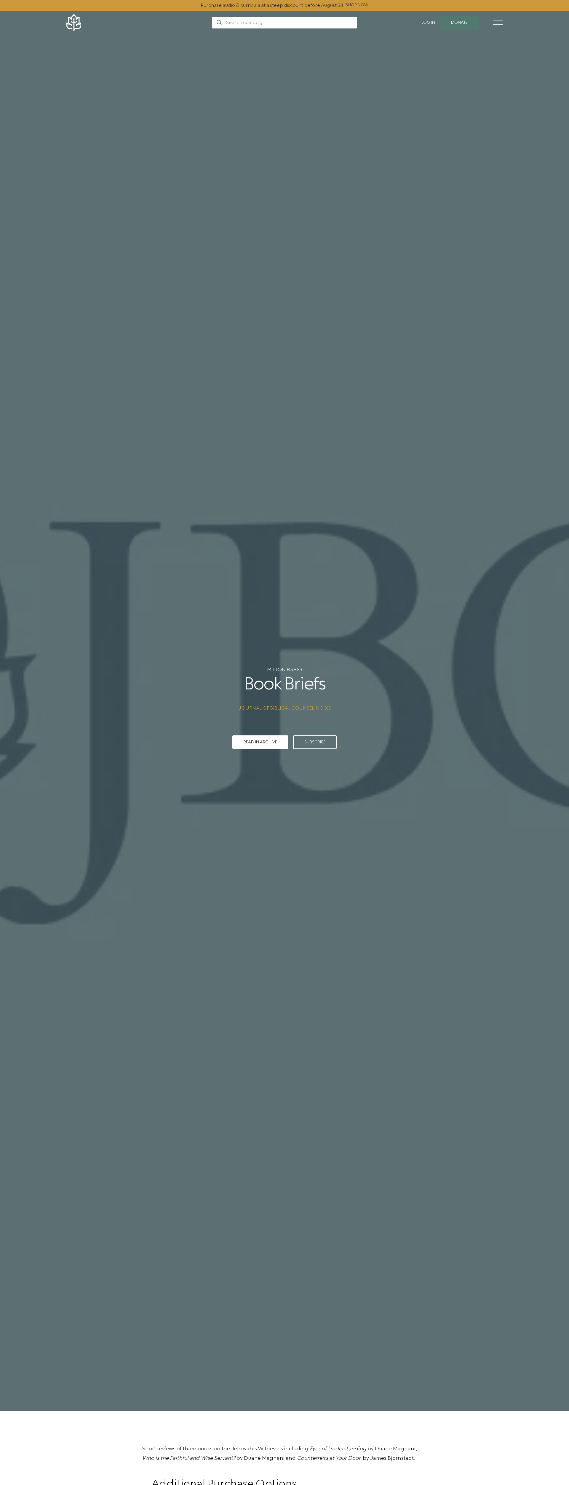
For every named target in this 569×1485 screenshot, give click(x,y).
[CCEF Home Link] (139, 22)
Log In (428, 22)
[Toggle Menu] (498, 22)
